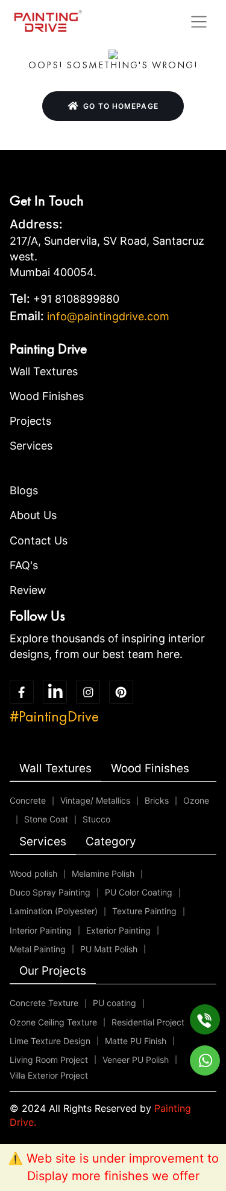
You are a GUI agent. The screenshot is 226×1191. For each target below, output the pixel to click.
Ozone (196, 800)
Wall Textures (44, 371)
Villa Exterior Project (49, 1075)
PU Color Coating (138, 892)
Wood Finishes (47, 396)
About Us (33, 515)
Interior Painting (41, 930)
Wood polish (33, 873)
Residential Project (147, 1022)
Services (31, 445)
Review (28, 590)
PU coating (114, 1003)
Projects (30, 421)
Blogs (24, 490)
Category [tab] (111, 841)
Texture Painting (144, 911)
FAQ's (24, 565)
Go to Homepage (121, 106)
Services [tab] (42, 841)
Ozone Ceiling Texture (53, 1022)
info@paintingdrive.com (108, 316)
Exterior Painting (118, 930)
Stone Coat (46, 819)
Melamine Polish (103, 873)
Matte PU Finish (135, 1041)
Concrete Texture (44, 1003)
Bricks (157, 800)
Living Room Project (49, 1059)
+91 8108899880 (76, 298)
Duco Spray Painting (50, 892)
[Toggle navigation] (198, 21)
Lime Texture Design (50, 1041)
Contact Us (38, 540)
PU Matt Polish (108, 949)
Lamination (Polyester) (54, 911)
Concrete (28, 800)
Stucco (96, 819)
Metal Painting (38, 949)
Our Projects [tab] (52, 971)
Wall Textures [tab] (55, 768)
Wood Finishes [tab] (150, 768)
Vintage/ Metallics (95, 800)
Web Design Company (72, 1136)
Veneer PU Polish (135, 1059)
